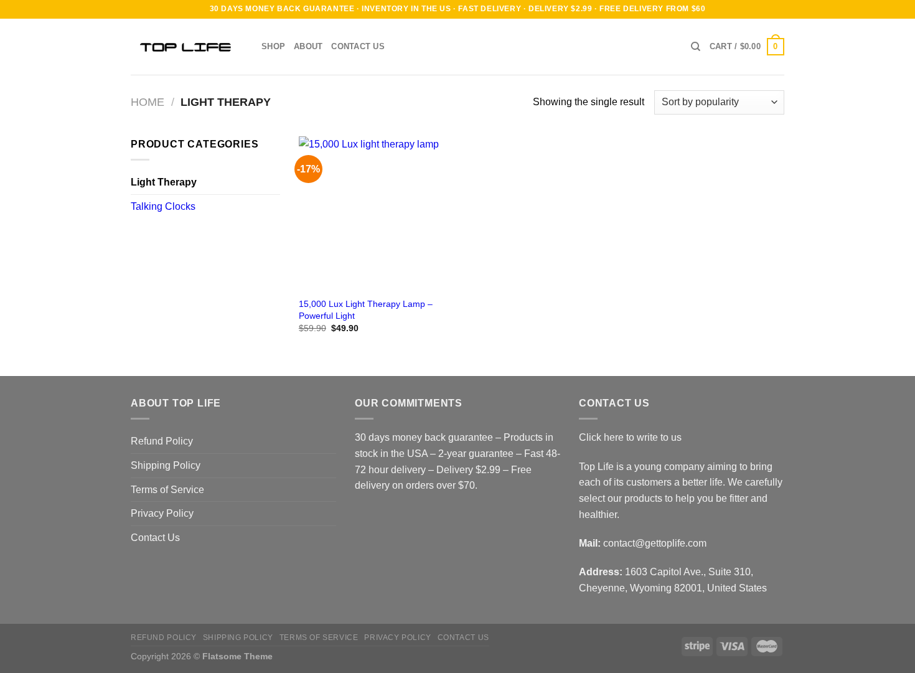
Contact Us (358, 46)
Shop (273, 46)
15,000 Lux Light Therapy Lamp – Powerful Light (366, 310)
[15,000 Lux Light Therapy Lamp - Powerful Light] (376, 213)
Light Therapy (164, 182)
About (308, 46)
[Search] (695, 47)
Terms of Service (167, 489)
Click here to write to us (630, 437)
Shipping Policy (165, 465)
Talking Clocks (163, 206)
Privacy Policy (162, 513)
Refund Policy (162, 441)
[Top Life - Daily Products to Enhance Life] (187, 46)
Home (147, 101)
